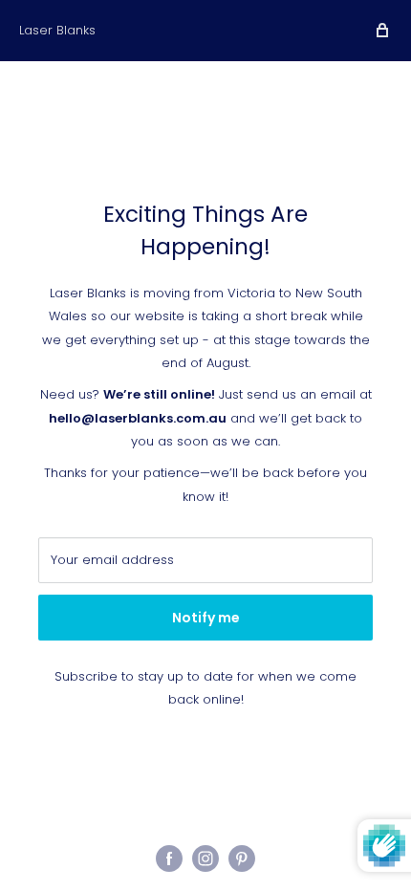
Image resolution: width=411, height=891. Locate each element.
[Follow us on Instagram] (205, 858)
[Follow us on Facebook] (169, 858)
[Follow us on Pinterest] (241, 858)
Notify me (206, 617)
